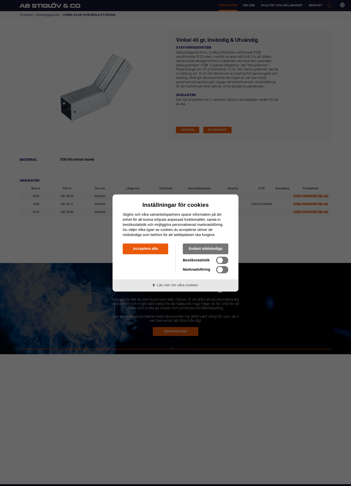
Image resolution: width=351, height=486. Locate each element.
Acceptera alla (145, 249)
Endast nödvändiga (205, 249)
